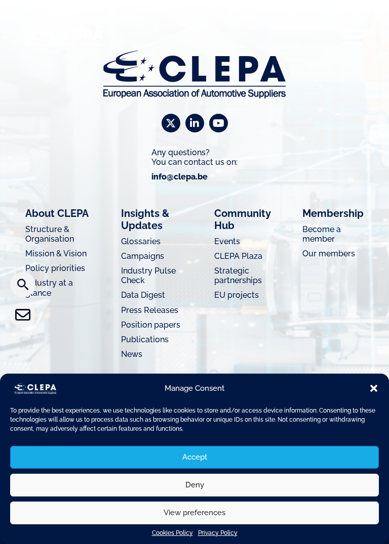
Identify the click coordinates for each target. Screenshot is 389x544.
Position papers (150, 325)
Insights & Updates (145, 219)
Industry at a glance (49, 287)
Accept (194, 457)
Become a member (321, 234)
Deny (194, 484)
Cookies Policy (172, 532)
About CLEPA (57, 213)
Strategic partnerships (238, 275)
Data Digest (143, 295)
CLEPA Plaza (238, 256)
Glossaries (141, 241)
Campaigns (142, 256)
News (131, 354)
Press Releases (149, 310)
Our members (328, 253)
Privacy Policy (218, 532)
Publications (145, 339)
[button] (374, 388)
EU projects (236, 295)
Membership (333, 213)
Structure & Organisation (49, 234)
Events (227, 241)
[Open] (352, 36)
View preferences (194, 512)
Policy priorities (55, 268)
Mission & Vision (56, 253)
